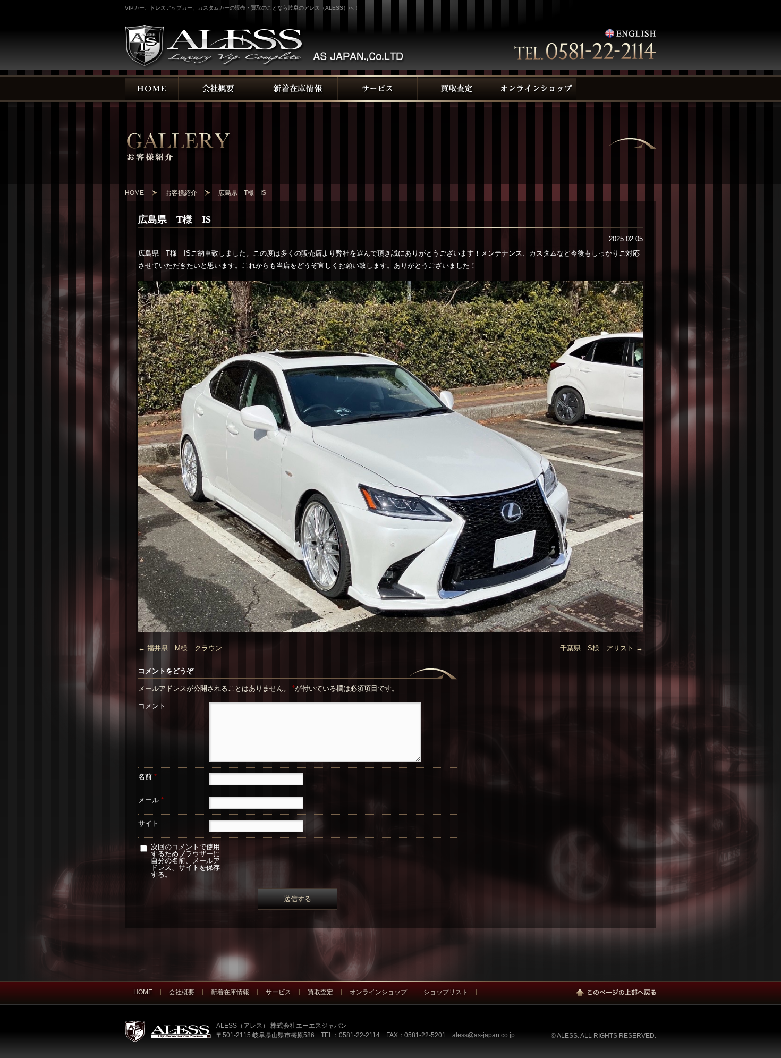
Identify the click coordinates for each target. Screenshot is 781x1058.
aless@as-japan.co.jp (483, 1034)
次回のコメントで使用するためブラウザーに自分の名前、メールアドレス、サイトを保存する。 (185, 860)
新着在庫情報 (230, 991)
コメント (152, 705)
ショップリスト (445, 991)
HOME (142, 991)
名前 (147, 776)
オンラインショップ (378, 991)
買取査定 (320, 991)
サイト (148, 823)
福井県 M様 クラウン (180, 648)
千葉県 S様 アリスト (601, 648)
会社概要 (181, 991)
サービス (278, 991)
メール (151, 800)
